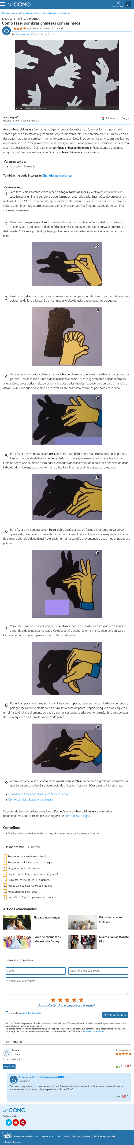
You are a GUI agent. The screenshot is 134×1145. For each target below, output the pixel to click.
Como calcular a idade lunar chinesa (30, 799)
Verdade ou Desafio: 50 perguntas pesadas (32, 897)
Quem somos (47, 1136)
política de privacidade (30, 1013)
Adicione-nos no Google (117, 119)
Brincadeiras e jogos (11, 13)
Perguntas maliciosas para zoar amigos (30, 862)
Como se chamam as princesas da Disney (47, 939)
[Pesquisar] (129, 4)
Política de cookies (13, 1142)
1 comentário (59, 28)
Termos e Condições (81, 1136)
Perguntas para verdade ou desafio (27, 856)
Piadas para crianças (47, 918)
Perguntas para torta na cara (24, 868)
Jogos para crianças (32, 13)
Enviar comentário (115, 1014)
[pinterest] (23, 1122)
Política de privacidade (104, 1136)
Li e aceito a (25, 1013)
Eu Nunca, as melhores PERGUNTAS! (29, 880)
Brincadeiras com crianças (110, 919)
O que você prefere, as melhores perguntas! (33, 874)
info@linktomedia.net (93, 1031)
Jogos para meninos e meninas (56, 13)
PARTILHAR (118, 6)
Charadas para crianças (57, 175)
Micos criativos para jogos (22, 891)
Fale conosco (63, 1136)
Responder (9, 1066)
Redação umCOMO (24, 34)
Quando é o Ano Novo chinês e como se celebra (38, 794)
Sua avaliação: (47, 1006)
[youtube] (16, 1122)
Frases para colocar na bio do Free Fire (30, 885)
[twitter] (9, 1122)
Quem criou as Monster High (114, 939)
